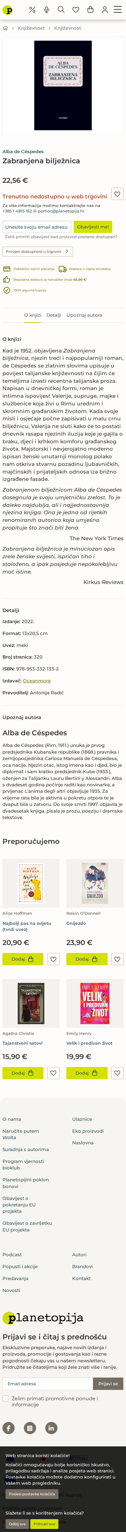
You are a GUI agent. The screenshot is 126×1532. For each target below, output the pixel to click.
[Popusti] (32, 9)
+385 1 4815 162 (17, 211)
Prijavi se (108, 1383)
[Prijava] (105, 9)
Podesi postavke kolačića (32, 1494)
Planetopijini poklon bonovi (25, 1183)
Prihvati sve (44, 1524)
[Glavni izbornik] (118, 9)
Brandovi (82, 1266)
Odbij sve (17, 1524)
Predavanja (15, 1278)
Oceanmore (37, 681)
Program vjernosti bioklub (23, 1164)
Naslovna (83, 1143)
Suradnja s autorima (25, 1149)
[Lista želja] (76, 9)
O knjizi (32, 315)
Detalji (53, 315)
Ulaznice (82, 1119)
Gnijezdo (76, 923)
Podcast (12, 1254)
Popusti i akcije (20, 1266)
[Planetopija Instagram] (30, 1428)
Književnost (31, 28)
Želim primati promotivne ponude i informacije (55, 1402)
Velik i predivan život (89, 1043)
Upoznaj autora (84, 315)
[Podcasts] (46, 9)
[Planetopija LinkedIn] (51, 1428)
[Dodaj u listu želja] (117, 194)
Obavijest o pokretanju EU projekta (19, 1204)
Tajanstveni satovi (22, 1043)
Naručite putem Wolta (20, 1134)
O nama (11, 1119)
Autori (79, 1254)
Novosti (11, 1290)
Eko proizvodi (88, 1131)
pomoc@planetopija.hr (61, 211)
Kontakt (81, 1278)
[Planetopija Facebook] (8, 1428)
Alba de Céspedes (23, 151)
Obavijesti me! (93, 227)
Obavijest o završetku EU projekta (27, 1226)
